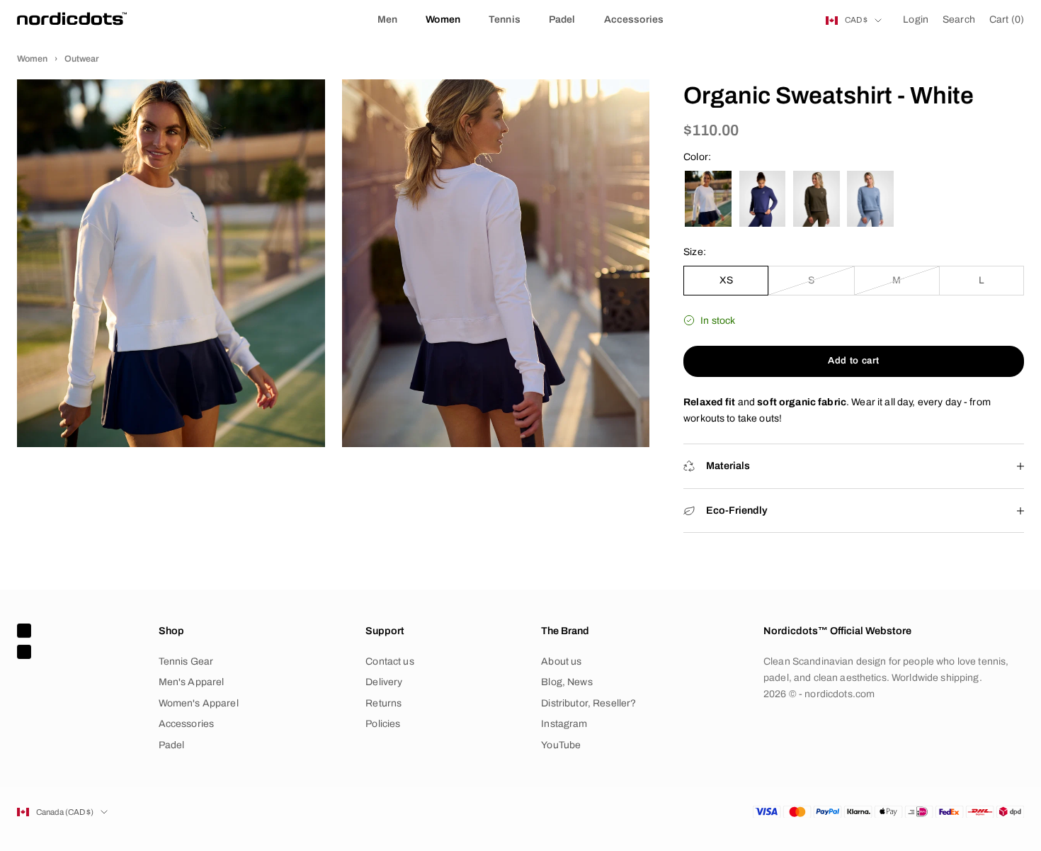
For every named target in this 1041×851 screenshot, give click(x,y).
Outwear (81, 59)
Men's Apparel (191, 682)
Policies (382, 723)
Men (387, 19)
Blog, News (566, 682)
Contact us (389, 661)
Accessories (634, 19)
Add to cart (854, 361)
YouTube (561, 745)
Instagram (564, 723)
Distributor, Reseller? (588, 703)
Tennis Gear (186, 661)
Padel (562, 19)
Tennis (504, 19)
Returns (383, 703)
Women (443, 19)
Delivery (383, 682)
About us (561, 661)
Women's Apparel (199, 703)
